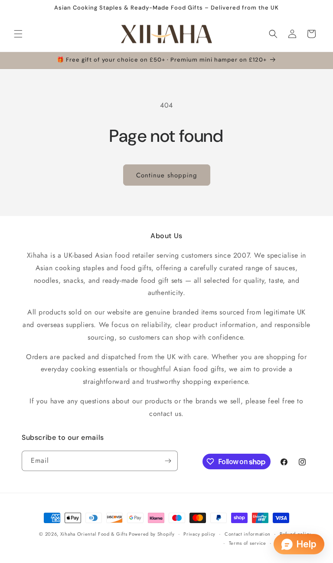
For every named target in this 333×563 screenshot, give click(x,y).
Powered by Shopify (152, 533)
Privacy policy (199, 533)
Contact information (248, 533)
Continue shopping (166, 175)
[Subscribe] (167, 461)
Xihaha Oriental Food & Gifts (94, 533)
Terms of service (247, 543)
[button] (18, 33)
